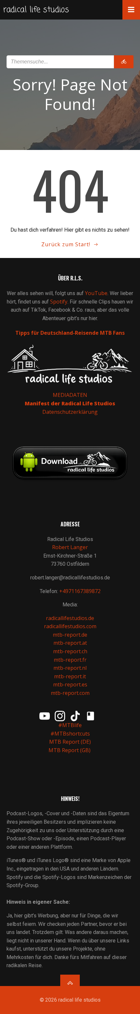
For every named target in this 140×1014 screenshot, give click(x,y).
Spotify (58, 301)
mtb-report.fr (70, 659)
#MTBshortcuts (70, 733)
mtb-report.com (70, 692)
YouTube (96, 293)
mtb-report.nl (70, 667)
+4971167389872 (80, 591)
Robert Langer (70, 547)
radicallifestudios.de (70, 618)
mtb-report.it (70, 676)
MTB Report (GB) (70, 750)
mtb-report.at (70, 642)
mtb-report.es (70, 684)
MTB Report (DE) (70, 741)
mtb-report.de (70, 634)
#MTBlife (70, 725)
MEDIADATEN (70, 395)
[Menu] (131, 9)
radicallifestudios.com (70, 626)
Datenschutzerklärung (70, 411)
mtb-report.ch (70, 651)
